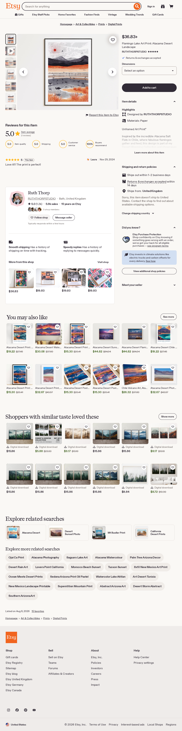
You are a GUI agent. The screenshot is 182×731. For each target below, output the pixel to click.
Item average (28, 132)
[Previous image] (23, 72)
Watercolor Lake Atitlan (112, 578)
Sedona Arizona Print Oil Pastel (71, 578)
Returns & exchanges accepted (146, 181)
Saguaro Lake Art (78, 559)
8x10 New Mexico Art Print (152, 568)
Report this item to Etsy (104, 115)
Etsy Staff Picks (41, 14)
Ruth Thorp (39, 192)
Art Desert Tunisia (146, 578)
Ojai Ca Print (18, 559)
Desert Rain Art (20, 568)
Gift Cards (158, 14)
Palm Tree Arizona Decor (147, 559)
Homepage (66, 24)
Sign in (151, 6)
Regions (171, 724)
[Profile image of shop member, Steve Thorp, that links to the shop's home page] (36, 209)
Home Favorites (67, 14)
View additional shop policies (149, 271)
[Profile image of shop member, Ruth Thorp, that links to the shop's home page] (30, 209)
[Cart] (171, 6)
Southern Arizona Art (23, 597)
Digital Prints (115, 24)
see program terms (157, 245)
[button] (64, 217)
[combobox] (77, 6)
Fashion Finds (92, 14)
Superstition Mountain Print (77, 587)
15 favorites (38, 611)
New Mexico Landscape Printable (31, 587)
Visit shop (103, 262)
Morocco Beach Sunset (87, 568)
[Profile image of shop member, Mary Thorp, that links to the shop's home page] (40, 209)
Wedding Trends (134, 14)
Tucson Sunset (119, 568)
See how (151, 261)
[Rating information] (29, 204)
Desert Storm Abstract (149, 587)
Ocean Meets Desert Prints (27, 578)
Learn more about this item (149, 152)
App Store (18, 702)
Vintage (112, 14)
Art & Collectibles (85, 24)
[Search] (137, 6)
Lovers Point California (51, 568)
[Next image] (112, 72)
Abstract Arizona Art (114, 587)
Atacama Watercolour (110, 559)
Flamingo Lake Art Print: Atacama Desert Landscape (147, 45)
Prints (101, 24)
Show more (167, 416)
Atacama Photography (46, 559)
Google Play (45, 702)
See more (168, 316)
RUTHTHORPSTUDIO (134, 51)
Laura (94, 159)
